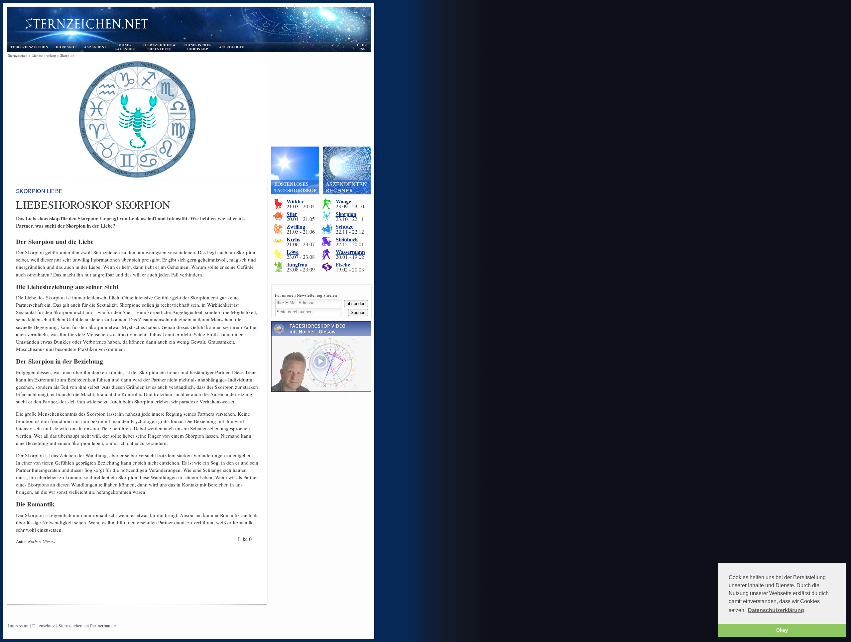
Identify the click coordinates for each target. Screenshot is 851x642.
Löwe (293, 252)
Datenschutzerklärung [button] (776, 610)
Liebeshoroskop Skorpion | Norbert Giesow (170, 25)
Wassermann (350, 252)
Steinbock (347, 239)
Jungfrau (297, 264)
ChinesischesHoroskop (197, 47)
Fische (343, 264)
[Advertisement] (136, 579)
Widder (295, 201)
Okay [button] (782, 630)
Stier (292, 214)
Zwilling (296, 226)
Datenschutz (43, 626)
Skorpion (346, 214)
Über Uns (362, 47)
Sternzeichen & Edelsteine (159, 47)
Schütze (344, 226)
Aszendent (95, 47)
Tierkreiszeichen (29, 47)
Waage (343, 201)
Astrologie (231, 47)
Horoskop (66, 47)
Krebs (293, 239)
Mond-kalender (124, 47)
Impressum (18, 626)
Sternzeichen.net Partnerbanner (87, 626)
